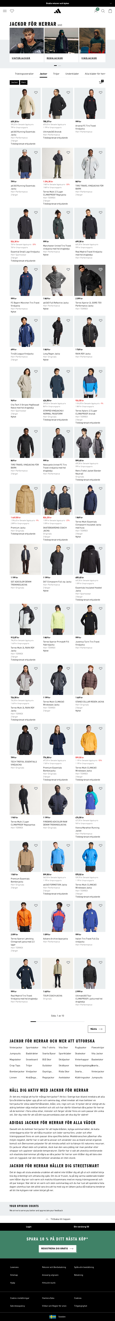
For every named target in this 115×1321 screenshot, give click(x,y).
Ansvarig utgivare (50, 1275)
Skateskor (80, 1054)
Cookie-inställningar (19, 1298)
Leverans (14, 1267)
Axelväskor (64, 1078)
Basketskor (97, 1060)
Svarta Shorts (94, 1066)
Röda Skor (64, 1072)
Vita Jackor (97, 1054)
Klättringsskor (82, 1078)
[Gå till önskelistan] (12, 11)
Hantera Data (48, 1298)
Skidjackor (64, 1060)
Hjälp (12, 1283)
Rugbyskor (80, 1048)
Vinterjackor (16, 1048)
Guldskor (47, 1066)
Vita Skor (63, 1048)
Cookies (77, 1298)
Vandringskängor (84, 1066)
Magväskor (15, 1060)
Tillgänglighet (80, 1306)
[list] (57, 74)
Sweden (62, 1317)
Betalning (78, 1275)
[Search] (103, 11)
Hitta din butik (49, 1283)
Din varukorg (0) (81, 1227)
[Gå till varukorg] (110, 11)
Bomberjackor (17, 1072)
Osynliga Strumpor (47, 1072)
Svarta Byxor (49, 1054)
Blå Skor (46, 1060)
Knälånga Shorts (31, 1078)
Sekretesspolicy (17, 1306)
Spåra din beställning (84, 1267)
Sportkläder (65, 1054)
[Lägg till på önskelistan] (36, 93)
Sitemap (14, 1275)
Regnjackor (48, 1078)
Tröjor (29, 1066)
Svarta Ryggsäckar (81, 1072)
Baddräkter (32, 1054)
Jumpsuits (15, 1054)
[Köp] (57, 12)
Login (28, 1227)
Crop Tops (15, 1066)
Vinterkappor (82, 1060)
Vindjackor (31, 1072)
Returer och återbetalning (54, 1267)
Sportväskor (32, 1048)
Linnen (13, 1078)
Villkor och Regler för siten (54, 1306)
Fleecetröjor (97, 1048)
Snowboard (32, 1060)
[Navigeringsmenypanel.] (4, 11)
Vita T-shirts (48, 1048)
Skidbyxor (64, 1066)
